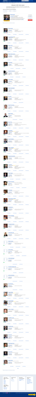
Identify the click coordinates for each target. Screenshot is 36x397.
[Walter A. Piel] (6, 47)
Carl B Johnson (10, 207)
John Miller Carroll (11, 317)
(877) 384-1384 (10, 47)
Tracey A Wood (10, 292)
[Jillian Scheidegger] (6, 217)
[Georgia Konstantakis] (6, 158)
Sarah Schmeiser (10, 300)
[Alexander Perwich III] (6, 73)
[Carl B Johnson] (6, 209)
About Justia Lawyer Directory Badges (29, 379)
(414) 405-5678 (12, 16)
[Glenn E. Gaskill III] (6, 149)
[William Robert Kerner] (6, 56)
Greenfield (5, 382)
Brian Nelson (10, 62)
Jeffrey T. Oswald (10, 309)
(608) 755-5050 (10, 362)
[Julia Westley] (6, 132)
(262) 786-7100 (10, 132)
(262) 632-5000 (10, 200)
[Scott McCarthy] (6, 328)
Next (18, 368)
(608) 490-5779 (10, 294)
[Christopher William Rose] (6, 268)
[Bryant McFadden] (6, 141)
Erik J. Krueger (10, 173)
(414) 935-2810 (10, 81)
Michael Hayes (12, 14)
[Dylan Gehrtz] (6, 353)
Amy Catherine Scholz (11, 36)
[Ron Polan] (6, 98)
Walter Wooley (10, 113)
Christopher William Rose (12, 266)
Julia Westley (10, 130)
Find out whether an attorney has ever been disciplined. (21, 380)
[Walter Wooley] (6, 115)
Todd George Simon (11, 343)
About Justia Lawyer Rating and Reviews (29, 383)
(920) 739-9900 (10, 353)
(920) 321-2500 (10, 345)
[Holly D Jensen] (6, 362)
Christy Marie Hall (11, 232)
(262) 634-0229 (10, 260)
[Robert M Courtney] (6, 107)
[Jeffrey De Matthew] (6, 277)
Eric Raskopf (10, 190)
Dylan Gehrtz (10, 351)
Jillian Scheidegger (11, 215)
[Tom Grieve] (6, 166)
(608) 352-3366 (10, 328)
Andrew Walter (10, 249)
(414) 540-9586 (10, 98)
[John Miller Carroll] (6, 319)
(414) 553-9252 (10, 115)
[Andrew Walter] (6, 251)
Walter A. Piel (10, 45)
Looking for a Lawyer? (31, 394)
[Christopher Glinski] (6, 226)
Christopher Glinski (11, 224)
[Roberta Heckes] (6, 243)
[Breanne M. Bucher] (6, 183)
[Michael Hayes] (6, 30)
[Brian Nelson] (6, 64)
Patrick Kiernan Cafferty (12, 198)
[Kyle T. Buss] (6, 124)
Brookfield (5, 381)
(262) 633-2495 (10, 277)
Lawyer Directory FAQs (29, 380)
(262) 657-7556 (10, 268)
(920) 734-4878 (10, 319)
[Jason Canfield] (6, 81)
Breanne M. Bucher (11, 181)
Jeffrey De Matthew (11, 275)
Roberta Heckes (10, 241)
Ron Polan (9, 96)
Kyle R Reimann (10, 283)
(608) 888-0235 (10, 336)
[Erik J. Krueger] (6, 175)
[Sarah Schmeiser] (6, 302)
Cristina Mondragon (11, 258)
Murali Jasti (10, 334)
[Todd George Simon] (6, 345)
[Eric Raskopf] (6, 192)
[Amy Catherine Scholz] (6, 38)
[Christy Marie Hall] (6, 234)
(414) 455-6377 (10, 64)
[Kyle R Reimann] (6, 285)
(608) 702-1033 (10, 285)
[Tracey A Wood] (6, 294)
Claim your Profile (28, 381)
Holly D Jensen (10, 360)
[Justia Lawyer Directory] (5, 0)
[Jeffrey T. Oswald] (6, 311)
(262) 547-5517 (10, 183)
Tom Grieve (10, 164)
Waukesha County (5, 388)
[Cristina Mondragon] (6, 260)
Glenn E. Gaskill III (11, 147)
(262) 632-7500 (10, 234)
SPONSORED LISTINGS (5, 12)
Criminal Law (12, 379)
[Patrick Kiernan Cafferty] (6, 200)
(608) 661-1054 (10, 302)
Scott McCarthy (10, 326)
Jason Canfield (10, 79)
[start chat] (34, 395)
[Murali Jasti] (6, 336)
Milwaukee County (5, 387)
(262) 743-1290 (10, 251)
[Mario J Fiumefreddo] (6, 90)
